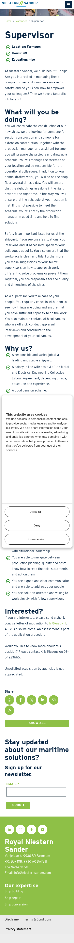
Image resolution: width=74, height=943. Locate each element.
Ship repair (13, 898)
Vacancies (21, 21)
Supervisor (37, 21)
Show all (37, 723)
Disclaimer (12, 919)
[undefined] (68, 4)
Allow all (35, 511)
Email (12, 784)
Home (8, 21)
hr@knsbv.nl (57, 623)
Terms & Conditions (38, 919)
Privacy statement (18, 929)
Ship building (14, 891)
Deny (37, 525)
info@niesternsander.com (32, 873)
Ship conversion (16, 904)
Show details (35, 539)
